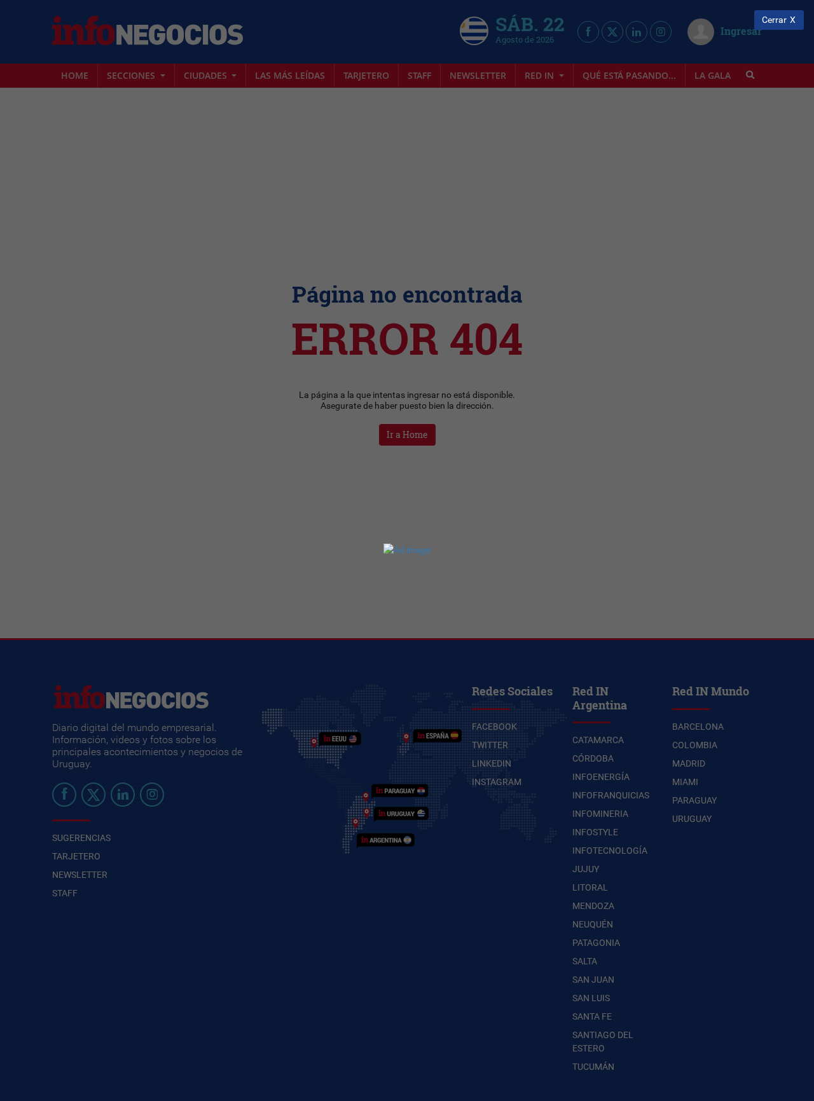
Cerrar (774, 20)
